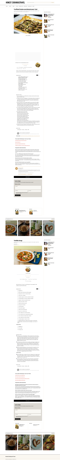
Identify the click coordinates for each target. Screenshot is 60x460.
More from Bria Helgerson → (22, 174)
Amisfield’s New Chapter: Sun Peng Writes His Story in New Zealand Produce (51, 15)
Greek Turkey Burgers (51, 19)
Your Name (16, 190)
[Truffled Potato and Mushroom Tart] (21, 425)
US (37, 75)
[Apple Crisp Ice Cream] (24, 228)
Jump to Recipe (28, 35)
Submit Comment (18, 195)
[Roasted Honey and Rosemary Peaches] (45, 31)
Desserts (49, 31)
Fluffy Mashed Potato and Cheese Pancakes (20, 140)
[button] (28, 177)
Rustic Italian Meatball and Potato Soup (20, 143)
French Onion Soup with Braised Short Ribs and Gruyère (22, 378)
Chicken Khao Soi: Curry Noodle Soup (20, 375)
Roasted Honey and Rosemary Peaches (50, 30)
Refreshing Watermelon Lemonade (51, 25)
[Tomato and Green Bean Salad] (45, 36)
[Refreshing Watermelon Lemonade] (45, 26)
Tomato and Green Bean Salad (51, 35)
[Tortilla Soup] (35, 211)
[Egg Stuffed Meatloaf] (49, 442)
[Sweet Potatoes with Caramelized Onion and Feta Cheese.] (49, 228)
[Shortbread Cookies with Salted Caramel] (36, 228)
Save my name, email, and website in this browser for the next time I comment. (22, 192)
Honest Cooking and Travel (10, 456)
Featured (49, 20)
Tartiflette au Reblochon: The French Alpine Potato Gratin (22, 145)
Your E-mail (30, 190)
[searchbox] (39, 2)
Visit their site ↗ (30, 174)
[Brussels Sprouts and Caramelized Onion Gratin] (21, 211)
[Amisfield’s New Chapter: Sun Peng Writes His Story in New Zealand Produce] (45, 15)
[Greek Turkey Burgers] (45, 21)
